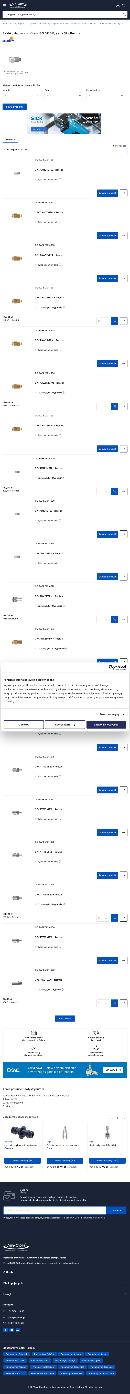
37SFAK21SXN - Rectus (48, 979)
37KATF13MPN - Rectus (49, 766)
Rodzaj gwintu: (93, 90)
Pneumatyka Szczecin (102, 1367)
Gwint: (48, 90)
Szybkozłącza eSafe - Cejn (103, 1145)
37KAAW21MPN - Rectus (49, 297)
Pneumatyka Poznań (16, 1367)
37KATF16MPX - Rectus (48, 851)
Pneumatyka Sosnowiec (72, 1367)
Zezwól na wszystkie (106, 724)
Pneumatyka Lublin (15, 1360)
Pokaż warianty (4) (22, 1160)
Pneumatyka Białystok (16, 1354)
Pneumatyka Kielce (97, 1354)
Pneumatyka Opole (91, 1360)
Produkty (10, 139)
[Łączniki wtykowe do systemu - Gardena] (22, 1132)
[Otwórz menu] (5, 5)
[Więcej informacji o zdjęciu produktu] (26, 72)
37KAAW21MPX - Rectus (49, 340)
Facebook (5, 1330)
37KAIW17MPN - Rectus (49, 553)
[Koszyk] (124, 5)
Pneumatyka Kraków (71, 1354)
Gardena (8, 1142)
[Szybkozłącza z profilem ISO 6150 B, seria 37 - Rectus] (15, 59)
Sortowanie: (119, 146)
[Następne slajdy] (124, 1117)
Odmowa (23, 724)
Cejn (49, 1142)
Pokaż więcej (65, 1018)
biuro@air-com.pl (16, 1317)
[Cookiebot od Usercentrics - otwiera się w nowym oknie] (111, 667)
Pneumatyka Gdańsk (44, 1354)
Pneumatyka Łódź (40, 1360)
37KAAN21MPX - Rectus (49, 169)
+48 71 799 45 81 (16, 1323)
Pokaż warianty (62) (65, 1160)
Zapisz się (116, 1210)
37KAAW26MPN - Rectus (49, 382)
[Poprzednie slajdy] (110, 1117)
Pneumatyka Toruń (15, 1373)
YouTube (11, 1330)
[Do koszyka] (114, 321)
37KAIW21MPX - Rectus (49, 638)
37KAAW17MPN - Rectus (49, 212)
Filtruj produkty (14, 106)
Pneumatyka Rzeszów (43, 1367)
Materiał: (7, 90)
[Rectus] (8, 41)
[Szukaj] (124, 14)
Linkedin (17, 1330)
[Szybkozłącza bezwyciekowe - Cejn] (65, 1132)
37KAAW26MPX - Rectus (49, 425)
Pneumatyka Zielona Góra (101, 1373)
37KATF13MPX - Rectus (48, 809)
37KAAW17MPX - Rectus (49, 255)
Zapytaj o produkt (107, 193)
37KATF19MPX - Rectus (48, 937)
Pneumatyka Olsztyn (65, 1360)
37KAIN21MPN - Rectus (48, 468)
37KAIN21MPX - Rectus (48, 510)
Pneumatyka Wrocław (71, 1373)
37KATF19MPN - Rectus (49, 894)
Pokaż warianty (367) (107, 1160)
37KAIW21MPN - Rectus (49, 596)
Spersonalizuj (63, 724)
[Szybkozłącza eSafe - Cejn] (107, 1132)
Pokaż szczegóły (110, 714)
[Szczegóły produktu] (123, 193)
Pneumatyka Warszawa (42, 1373)
